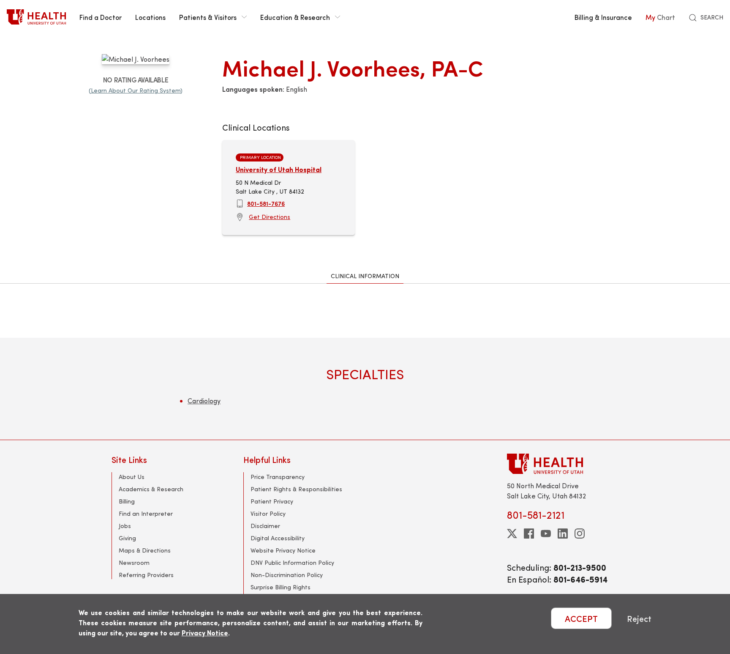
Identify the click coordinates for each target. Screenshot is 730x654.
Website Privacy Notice (283, 550)
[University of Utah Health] (36, 17)
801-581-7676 (266, 203)
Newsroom (134, 562)
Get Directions (269, 217)
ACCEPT (581, 618)
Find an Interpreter (146, 513)
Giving (127, 538)
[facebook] (529, 533)
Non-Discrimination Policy (287, 575)
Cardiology (204, 400)
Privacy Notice (205, 633)
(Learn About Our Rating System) (135, 90)
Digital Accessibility (278, 538)
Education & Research (295, 17)
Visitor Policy (268, 513)
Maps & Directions (145, 550)
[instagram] (580, 533)
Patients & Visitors (208, 17)
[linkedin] (563, 533)
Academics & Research (151, 489)
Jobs (125, 526)
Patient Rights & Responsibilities (296, 489)
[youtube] (546, 533)
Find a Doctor (100, 17)
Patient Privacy (272, 501)
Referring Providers (146, 575)
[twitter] (512, 533)
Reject (639, 618)
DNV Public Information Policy (292, 562)
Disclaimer (265, 526)
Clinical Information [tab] (365, 276)
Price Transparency (278, 477)
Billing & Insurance (603, 17)
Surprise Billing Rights (281, 587)
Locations (150, 17)
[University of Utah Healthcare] (562, 463)
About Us (131, 477)
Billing (127, 501)
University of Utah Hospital (278, 169)
